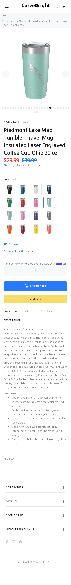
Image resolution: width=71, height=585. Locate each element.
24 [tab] (63, 108)
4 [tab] (10, 108)
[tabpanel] (35, 69)
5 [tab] (13, 108)
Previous (5, 74)
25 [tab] (66, 108)
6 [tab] (16, 108)
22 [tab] (58, 108)
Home (5, 15)
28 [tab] (37, 112)
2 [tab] (5, 108)
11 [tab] (29, 108)
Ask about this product (22, 251)
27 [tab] (34, 112)
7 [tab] (18, 108)
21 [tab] (55, 108)
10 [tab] (26, 108)
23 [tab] (61, 108)
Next (65, 74)
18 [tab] (47, 108)
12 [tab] (32, 108)
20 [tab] (53, 108)
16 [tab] (42, 108)
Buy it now (35, 299)
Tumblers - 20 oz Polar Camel (37, 311)
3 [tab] (8, 108)
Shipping (9, 165)
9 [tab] (24, 108)
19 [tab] (50, 108)
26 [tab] (69, 108)
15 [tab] (40, 108)
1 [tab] (2, 108)
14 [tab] (37, 108)
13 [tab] (34, 108)
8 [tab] (21, 108)
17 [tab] (45, 108)
